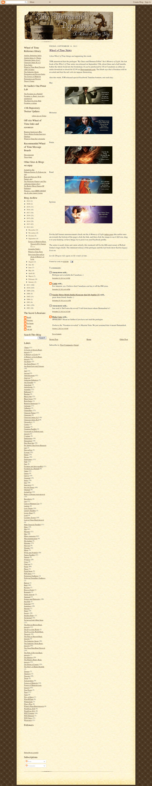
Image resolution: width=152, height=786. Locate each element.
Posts (29, 761)
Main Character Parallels (32, 524)
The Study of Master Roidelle (34, 666)
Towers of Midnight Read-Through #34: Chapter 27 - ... (37, 243)
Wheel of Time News (35, 251)
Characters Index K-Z (31, 420)
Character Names (30, 413)
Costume (27, 427)
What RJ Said (28, 699)
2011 (29, 285)
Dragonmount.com (87, 69)
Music (26, 550)
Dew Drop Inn (29, 443)
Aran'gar (27, 378)
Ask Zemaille (28, 382)
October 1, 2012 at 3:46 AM (60, 328)
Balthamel (27, 392)
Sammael (27, 597)
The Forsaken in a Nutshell (33, 94)
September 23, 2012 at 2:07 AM (61, 311)
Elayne (26, 457)
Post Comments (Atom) (69, 345)
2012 (29, 227)
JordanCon (27, 492)
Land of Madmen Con (31, 503)
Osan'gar (27, 564)
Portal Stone (28, 571)
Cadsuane (27, 406)
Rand (26, 585)
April (30, 273)
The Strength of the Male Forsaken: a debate (32, 102)
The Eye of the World (31, 629)
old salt (29, 329)
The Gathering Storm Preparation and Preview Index (34, 73)
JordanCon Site (29, 170)
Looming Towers (30, 517)
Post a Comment (56, 334)
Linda (29, 326)
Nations (26, 557)
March (30, 276)
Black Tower (28, 399)
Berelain (27, 394)
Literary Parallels (30, 510)
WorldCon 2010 (29, 708)
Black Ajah (28, 396)
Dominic (30, 320)
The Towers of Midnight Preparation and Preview (32, 77)
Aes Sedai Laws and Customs (34, 366)
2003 (29, 302)
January (31, 282)
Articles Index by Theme (32, 58)
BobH (29, 317)
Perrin (26, 566)
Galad (26, 471)
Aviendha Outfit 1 (34, 249)
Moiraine (27, 543)
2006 (29, 293)
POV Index (28, 573)
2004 (29, 299)
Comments (31, 766)
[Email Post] (71, 261)
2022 (29, 201)
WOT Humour (29, 715)
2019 (29, 207)
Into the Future (29, 487)
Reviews (27, 587)
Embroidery (28, 459)
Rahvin (26, 583)
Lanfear (26, 506)
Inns (25, 482)
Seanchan (27, 604)
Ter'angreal (28, 618)
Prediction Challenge (31, 576)
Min (25, 534)
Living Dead (28, 513)
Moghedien (28, 541)
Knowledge (28, 499)
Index (26, 480)
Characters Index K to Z (32, 62)
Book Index (28, 401)
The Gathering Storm (31, 641)
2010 (29, 288)
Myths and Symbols (31, 552)
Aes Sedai (27, 361)
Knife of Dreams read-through (34, 494)
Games (26, 473)
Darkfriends (28, 438)
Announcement (29, 375)
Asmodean (27, 385)
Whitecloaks (28, 701)
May (30, 270)
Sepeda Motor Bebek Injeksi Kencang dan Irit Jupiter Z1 (76, 294)
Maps (26, 527)
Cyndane (27, 436)
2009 (29, 291)
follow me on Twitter (39, 116)
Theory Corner (29, 81)
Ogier (26, 562)
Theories (27, 676)
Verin (26, 694)
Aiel (25, 371)
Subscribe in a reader (31, 752)
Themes (26, 671)
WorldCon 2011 (29, 711)
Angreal (27, 373)
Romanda (27, 592)
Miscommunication (30, 538)
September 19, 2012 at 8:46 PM (61, 289)
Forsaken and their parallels (33, 466)
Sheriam (27, 608)
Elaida (26, 454)
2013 (29, 224)
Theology (27, 673)
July (30, 265)
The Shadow (28, 657)
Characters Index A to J (32, 60)
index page (108, 234)
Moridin (27, 548)
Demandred (28, 441)
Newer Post (53, 339)
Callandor (27, 408)
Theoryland (28, 157)
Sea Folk (27, 601)
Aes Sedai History (30, 364)
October (31, 236)
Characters (27, 415)
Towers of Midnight (31, 683)
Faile (25, 461)
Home (89, 339)
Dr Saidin (30, 323)
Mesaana (27, 531)
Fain (25, 464)
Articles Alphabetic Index (33, 55)
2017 (29, 212)
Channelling (28, 410)
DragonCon (28, 450)
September (32, 238)
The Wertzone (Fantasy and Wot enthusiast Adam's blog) (35, 182)
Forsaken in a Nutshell (31, 468)
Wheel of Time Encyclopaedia (34, 138)
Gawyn (26, 475)
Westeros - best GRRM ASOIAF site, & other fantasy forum (35, 192)
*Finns (26, 347)
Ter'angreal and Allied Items (33, 620)
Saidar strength (29, 594)
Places (26, 569)
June (30, 267)
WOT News (28, 718)
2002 (29, 305)
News (60, 50)
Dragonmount (29, 155)
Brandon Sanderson (31, 403)
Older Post (124, 339)
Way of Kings (29, 697)
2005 (29, 296)
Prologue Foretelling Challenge (34, 578)
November (32, 233)
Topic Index (28, 65)
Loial (26, 515)
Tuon (26, 692)
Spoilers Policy (29, 615)
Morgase (27, 545)
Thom (26, 678)
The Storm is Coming (31, 664)
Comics (26, 424)
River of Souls (29, 590)
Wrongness (28, 720)
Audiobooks (28, 387)
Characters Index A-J (31, 417)
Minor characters (30, 536)
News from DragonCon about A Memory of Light (36, 256)
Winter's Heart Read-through (34, 706)
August (31, 262)
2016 (29, 215)
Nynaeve (27, 559)
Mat (25, 529)
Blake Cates (57, 316)
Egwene (27, 452)
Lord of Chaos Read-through (34, 520)
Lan (25, 501)
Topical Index (29, 680)
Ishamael (27, 489)
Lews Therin (28, 508)
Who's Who (28, 704)
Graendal (27, 478)
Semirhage (27, 606)
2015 (29, 218)
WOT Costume (29, 713)
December (32, 230)
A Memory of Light (31, 354)
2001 (29, 308)
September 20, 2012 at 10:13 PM (61, 300)
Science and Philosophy (32, 599)
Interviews (27, 485)
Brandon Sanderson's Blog (33, 132)
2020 (29, 204)
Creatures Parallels (30, 429)
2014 (29, 221)
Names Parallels (29, 555)
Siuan (26, 611)
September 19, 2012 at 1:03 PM (61, 278)
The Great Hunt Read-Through (34, 648)
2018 (29, 209)
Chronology (28, 422)
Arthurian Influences (31, 380)
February (31, 279)
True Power (28, 690)
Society (26, 613)
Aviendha (27, 389)
